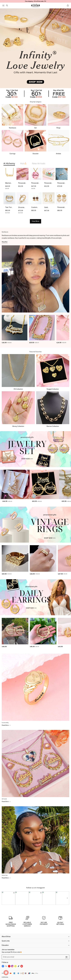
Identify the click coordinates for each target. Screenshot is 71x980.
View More (35, 221)
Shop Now (4, 242)
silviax (6, 977)
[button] (3, 5)
